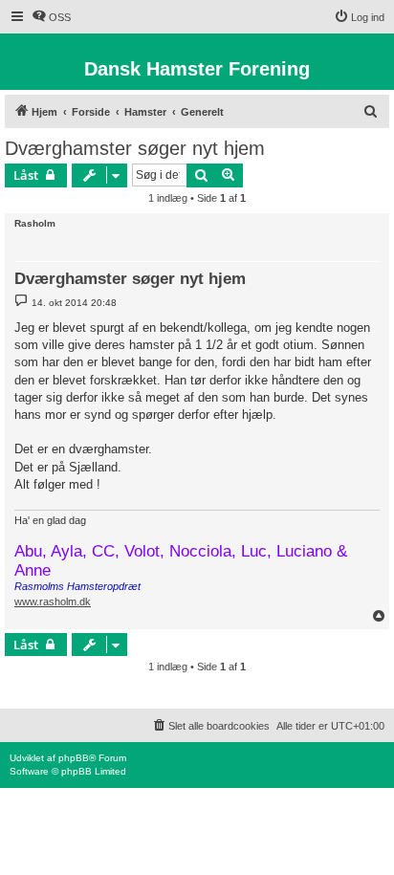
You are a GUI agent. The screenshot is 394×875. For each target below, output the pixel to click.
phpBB (73, 758)
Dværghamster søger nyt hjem (135, 148)
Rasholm (34, 223)
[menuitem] (51, 17)
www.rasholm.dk (52, 601)
